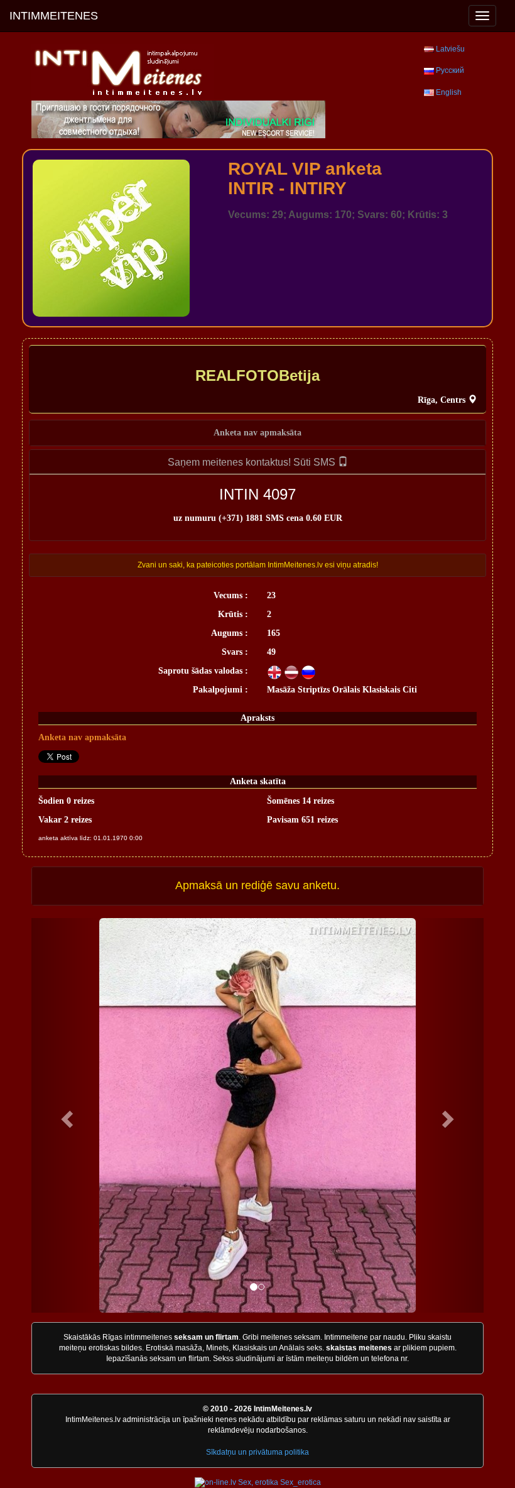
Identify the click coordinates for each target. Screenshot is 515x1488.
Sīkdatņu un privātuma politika (257, 1452)
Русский (450, 70)
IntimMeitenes (53, 15)
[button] (65, 1115)
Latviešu (450, 49)
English (449, 92)
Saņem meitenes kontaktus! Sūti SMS (253, 462)
